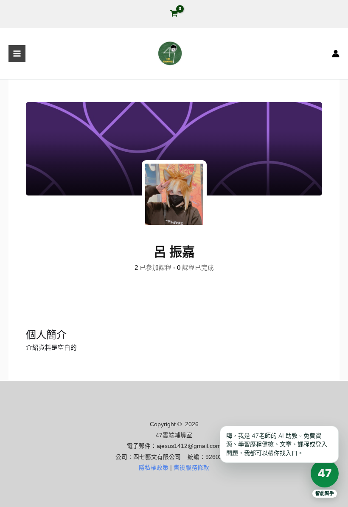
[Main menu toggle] (16, 53)
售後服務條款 (191, 468)
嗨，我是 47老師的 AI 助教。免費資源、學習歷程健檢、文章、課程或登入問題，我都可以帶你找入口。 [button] (276, 444)
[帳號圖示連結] (336, 53)
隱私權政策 (153, 468)
